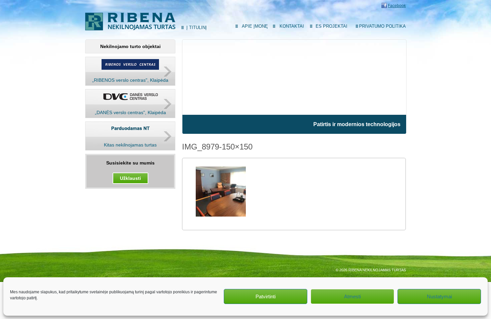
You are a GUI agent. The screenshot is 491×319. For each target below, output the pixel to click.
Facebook (397, 5)
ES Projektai (331, 26)
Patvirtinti (266, 296)
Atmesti (352, 296)
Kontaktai (292, 26)
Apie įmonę (255, 26)
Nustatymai (439, 296)
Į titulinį (196, 27)
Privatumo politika (382, 26)
